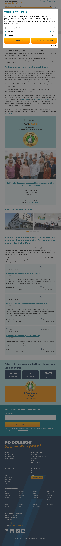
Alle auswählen (17, 41)
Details (53, 28)
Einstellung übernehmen (44, 41)
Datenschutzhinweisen (11, 23)
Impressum (53, 45)
